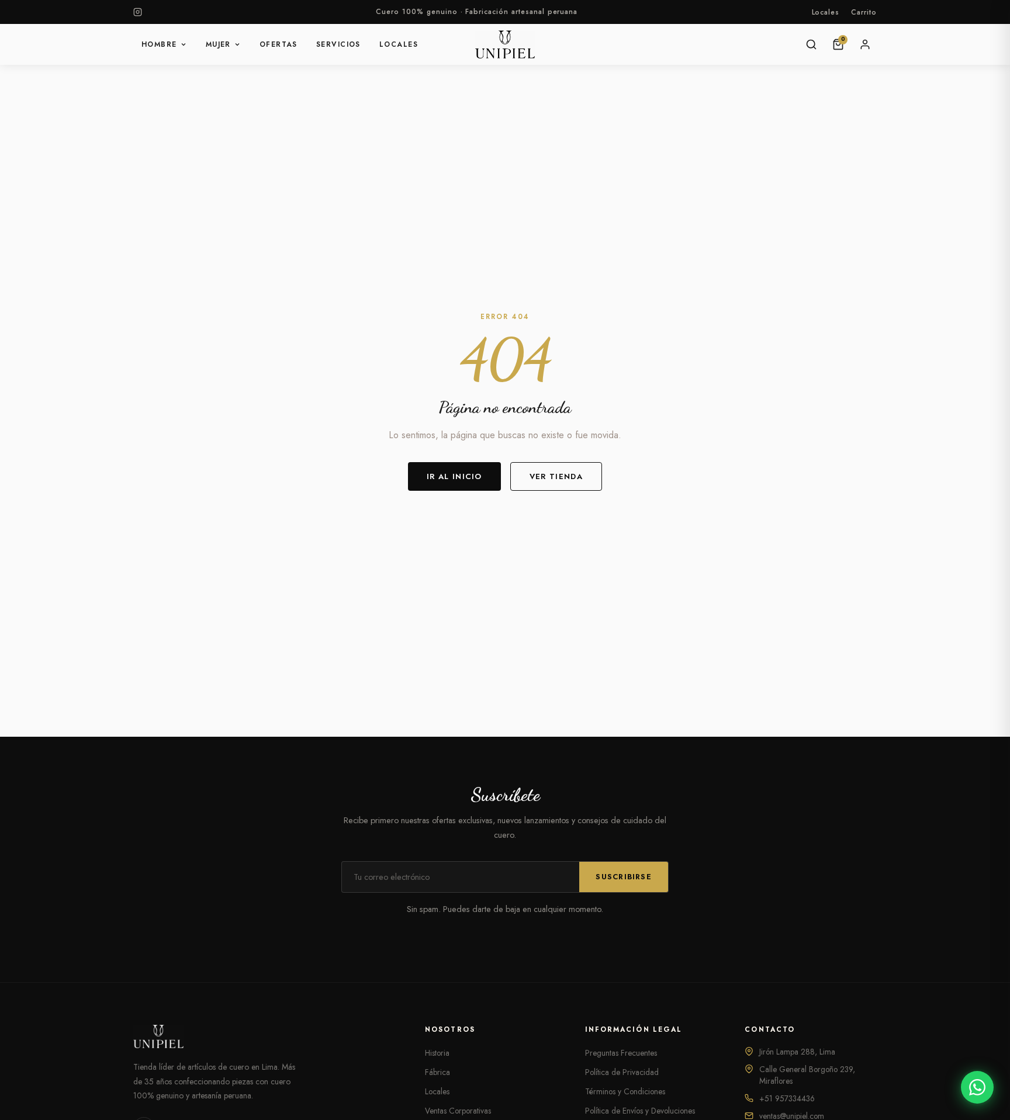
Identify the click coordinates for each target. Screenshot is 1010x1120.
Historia (437, 1053)
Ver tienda (556, 476)
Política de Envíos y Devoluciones (640, 1110)
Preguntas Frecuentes (621, 1053)
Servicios (338, 44)
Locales (826, 12)
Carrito (864, 12)
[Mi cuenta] (865, 44)
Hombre (159, 44)
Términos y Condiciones (625, 1091)
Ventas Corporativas (458, 1110)
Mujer (218, 44)
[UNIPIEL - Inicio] (505, 44)
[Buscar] (811, 44)
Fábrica (437, 1072)
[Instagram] (137, 12)
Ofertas (279, 44)
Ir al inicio (454, 476)
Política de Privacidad (622, 1072)
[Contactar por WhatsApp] (977, 1087)
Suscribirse (624, 877)
